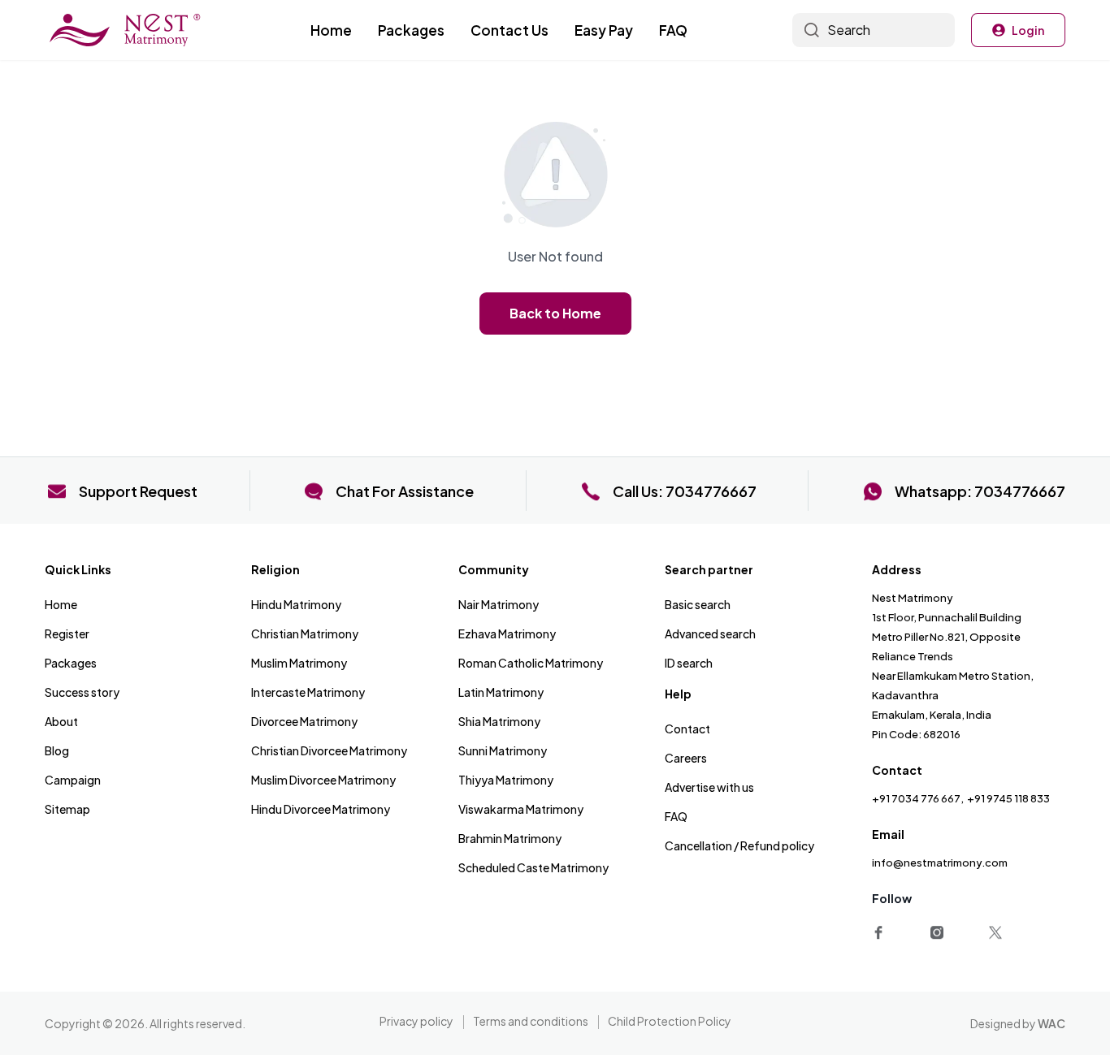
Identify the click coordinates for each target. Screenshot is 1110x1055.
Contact (687, 728)
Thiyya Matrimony (505, 779)
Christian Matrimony (304, 633)
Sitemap (67, 809)
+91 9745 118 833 (1008, 798)
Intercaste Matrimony (308, 692)
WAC (1051, 1023)
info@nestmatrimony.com (940, 862)
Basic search (698, 604)
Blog (57, 750)
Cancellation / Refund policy (739, 845)
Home (331, 30)
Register (67, 633)
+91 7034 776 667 (916, 798)
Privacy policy (416, 1021)
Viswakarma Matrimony (520, 809)
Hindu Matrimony (296, 604)
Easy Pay (604, 30)
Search (848, 29)
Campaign (73, 779)
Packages (411, 30)
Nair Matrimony (498, 604)
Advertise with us (709, 787)
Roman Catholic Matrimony (530, 662)
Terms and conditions (530, 1021)
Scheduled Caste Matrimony (533, 867)
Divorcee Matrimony (304, 721)
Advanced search (710, 633)
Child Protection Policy (669, 1021)
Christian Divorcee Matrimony (329, 750)
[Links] (881, 930)
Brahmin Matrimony (510, 838)
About (61, 721)
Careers (686, 757)
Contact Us (509, 30)
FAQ (673, 30)
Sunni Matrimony (502, 750)
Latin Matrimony (501, 692)
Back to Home (555, 313)
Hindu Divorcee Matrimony (320, 809)
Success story (82, 692)
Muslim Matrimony (299, 662)
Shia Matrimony (499, 721)
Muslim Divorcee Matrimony (323, 779)
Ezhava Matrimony (507, 633)
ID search (689, 662)
